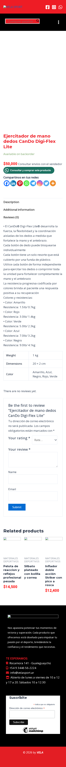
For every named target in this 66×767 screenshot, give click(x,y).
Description (11, 202)
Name (12, 472)
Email (12, 489)
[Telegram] (33, 183)
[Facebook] (47, 7)
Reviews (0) (11, 217)
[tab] (33, 202)
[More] (53, 183)
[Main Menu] (58, 22)
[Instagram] (54, 7)
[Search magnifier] (37, 20)
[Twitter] (46, 183)
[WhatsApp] (60, 7)
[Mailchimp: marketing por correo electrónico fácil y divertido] (33, 732)
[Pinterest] (20, 183)
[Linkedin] (13, 183)
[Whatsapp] (26, 183)
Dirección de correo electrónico (27, 708)
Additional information (19, 210)
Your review (19, 449)
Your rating (19, 438)
